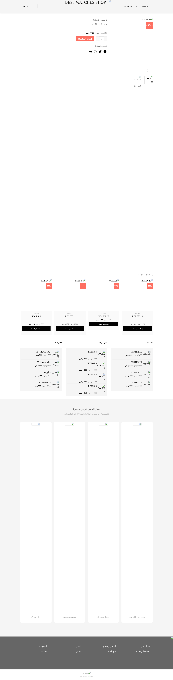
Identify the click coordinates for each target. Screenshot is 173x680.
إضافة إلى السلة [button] (137, 329)
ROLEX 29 (103, 316)
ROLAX (96, 20)
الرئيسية (145, 6)
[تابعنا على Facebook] (90, 660)
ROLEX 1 (36, 316)
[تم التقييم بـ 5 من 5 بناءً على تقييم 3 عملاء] (75, 29)
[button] (152, 6)
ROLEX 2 (70, 316)
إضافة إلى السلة (85, 39)
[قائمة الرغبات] (41, 6)
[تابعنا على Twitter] (82, 660)
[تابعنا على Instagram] (86, 660)
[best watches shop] (86, 6)
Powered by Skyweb (86, 676)
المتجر (137, 6)
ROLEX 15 (137, 316)
